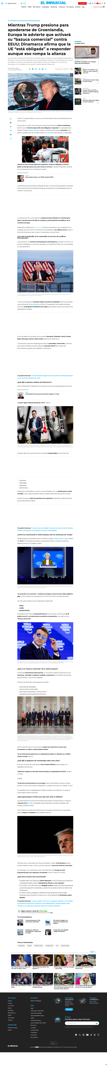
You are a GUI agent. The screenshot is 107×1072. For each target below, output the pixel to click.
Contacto (33, 1027)
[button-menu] (2, 3)
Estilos (10, 1015)
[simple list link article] (87, 53)
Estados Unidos (39, 945)
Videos (10, 1030)
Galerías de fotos (12, 1027)
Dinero (10, 1008)
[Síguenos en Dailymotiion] (98, 1035)
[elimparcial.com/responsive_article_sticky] (106, 1064)
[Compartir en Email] (42, 69)
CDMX (29, 7)
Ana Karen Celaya (14, 68)
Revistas (78, 7)
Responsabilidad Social (37, 1015)
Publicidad (34, 1032)
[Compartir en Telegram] (39, 69)
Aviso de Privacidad (36, 1013)
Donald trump (49, 945)
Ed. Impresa (70, 7)
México (10, 1000)
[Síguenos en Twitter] (92, 3)
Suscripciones (35, 1030)
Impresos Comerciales (37, 1010)
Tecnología (11, 1017)
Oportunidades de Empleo (38, 1023)
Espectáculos (12, 1013)
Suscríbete (82, 3)
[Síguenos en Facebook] (90, 3)
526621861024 (69, 999)
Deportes (10, 1010)
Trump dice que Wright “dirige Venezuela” (60, 930)
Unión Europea (65, 945)
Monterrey (54, 7)
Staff (32, 1008)
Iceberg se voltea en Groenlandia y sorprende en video (33, 931)
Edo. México (36, 7)
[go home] (13, 1046)
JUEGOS (23, 7)
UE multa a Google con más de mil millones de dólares (60, 922)
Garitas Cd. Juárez (98, 6)
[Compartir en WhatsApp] (30, 69)
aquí (51, 912)
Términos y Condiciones (87, 1027)
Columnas (62, 7)
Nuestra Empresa (36, 1020)
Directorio (33, 1025)
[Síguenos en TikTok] (100, 3)
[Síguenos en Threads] (102, 3)
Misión (32, 1018)
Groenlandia (34, 21)
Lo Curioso (11, 1005)
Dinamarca (37, 227)
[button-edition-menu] (92, 7)
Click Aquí (69, 1009)
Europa (29, 945)
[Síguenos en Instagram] (95, 3)
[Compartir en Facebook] (33, 69)
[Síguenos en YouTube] (97, 3)
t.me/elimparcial (93, 999)
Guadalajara (45, 7)
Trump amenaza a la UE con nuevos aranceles (32, 921)
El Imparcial (13, 21)
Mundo (24, 21)
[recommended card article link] (20, 178)
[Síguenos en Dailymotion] (105, 3)
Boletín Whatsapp (36, 1000)
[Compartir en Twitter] (36, 69)
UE (57, 945)
